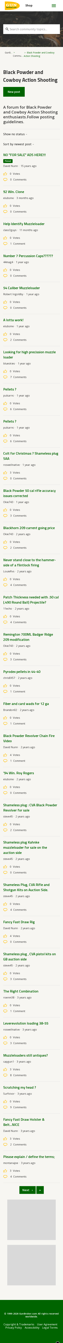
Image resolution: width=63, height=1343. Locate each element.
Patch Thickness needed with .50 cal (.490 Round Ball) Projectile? (31, 600)
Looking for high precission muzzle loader (29, 354)
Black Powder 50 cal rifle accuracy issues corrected (29, 493)
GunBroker (10, 52)
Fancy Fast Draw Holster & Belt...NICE (24, 1122)
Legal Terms (50, 1327)
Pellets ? (9, 389)
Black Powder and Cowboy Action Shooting (39, 54)
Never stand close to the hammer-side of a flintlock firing (29, 562)
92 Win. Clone (13, 191)
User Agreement (47, 1324)
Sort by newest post (17, 144)
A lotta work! (13, 320)
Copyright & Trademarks (19, 1324)
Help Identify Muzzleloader (24, 223)
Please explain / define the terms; (29, 1156)
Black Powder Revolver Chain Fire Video (29, 738)
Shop (28, 5)
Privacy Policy (13, 1327)
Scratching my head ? (19, 1087)
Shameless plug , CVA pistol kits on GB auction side (29, 956)
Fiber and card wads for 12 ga (26, 703)
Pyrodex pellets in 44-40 (21, 671)
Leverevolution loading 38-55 (25, 1023)
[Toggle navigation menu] (52, 6)
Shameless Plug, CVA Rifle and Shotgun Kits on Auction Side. (26, 887)
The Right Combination (20, 991)
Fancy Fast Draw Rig (19, 921)
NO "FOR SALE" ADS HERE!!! (24, 154)
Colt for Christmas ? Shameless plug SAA (30, 456)
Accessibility (32, 1327)
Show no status (14, 134)
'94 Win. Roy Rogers (18, 773)
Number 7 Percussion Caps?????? (28, 255)
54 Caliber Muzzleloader (21, 287)
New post (14, 92)
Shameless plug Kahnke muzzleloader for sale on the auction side (25, 847)
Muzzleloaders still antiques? (25, 1055)
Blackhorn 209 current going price (29, 527)
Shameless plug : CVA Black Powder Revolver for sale (30, 807)
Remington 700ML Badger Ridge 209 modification (28, 637)
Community (19, 55)
